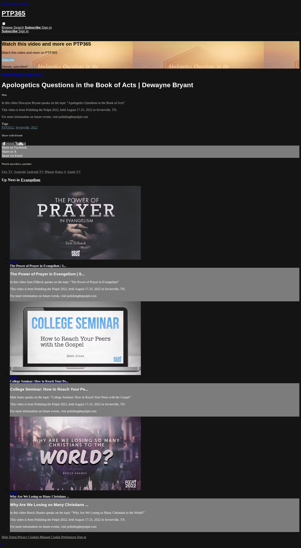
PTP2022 (8, 127)
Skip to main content (15, 3)
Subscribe (8, 59)
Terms (13, 537)
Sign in (47, 27)
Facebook (8, 143)
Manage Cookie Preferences (58, 537)
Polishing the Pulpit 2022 (23, 74)
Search (19, 27)
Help (5, 537)
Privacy (23, 537)
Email (22, 143)
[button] (3, 23)
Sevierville (22, 127)
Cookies (34, 537)
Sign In (23, 31)
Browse (8, 27)
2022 (34, 127)
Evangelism (30, 180)
